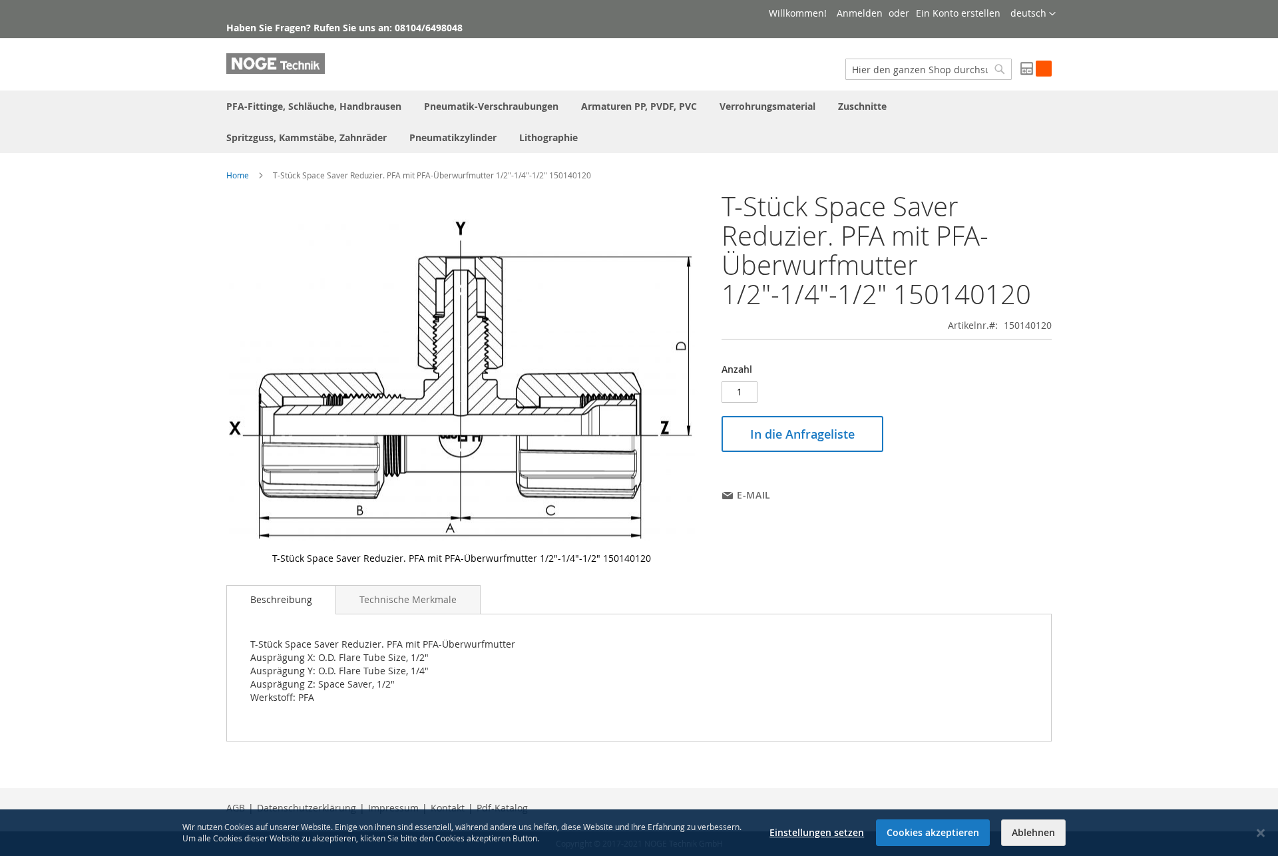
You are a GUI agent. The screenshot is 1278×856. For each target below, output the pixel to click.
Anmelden (860, 13)
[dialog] (639, 832)
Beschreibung (281, 599)
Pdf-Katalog (502, 807)
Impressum (393, 807)
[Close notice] (1260, 833)
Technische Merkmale (408, 599)
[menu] (639, 122)
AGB (235, 807)
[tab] (281, 599)
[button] (1033, 14)
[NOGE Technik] (275, 63)
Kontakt (448, 807)
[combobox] (928, 69)
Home (237, 175)
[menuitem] (313, 106)
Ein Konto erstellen (958, 13)
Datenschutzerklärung (306, 807)
